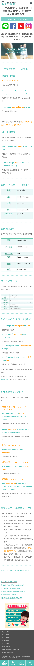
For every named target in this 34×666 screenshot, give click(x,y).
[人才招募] (30, 662)
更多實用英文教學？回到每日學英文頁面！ (16, 570)
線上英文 (21, 664)
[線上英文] (21, 662)
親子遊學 (4, 664)
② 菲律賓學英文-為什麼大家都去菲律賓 (12, 585)
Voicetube (4, 380)
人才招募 (29, 664)
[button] (31, 3)
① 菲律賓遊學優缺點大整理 (9, 582)
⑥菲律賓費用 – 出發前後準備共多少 (11, 598)
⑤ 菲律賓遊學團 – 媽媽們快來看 (10, 595)
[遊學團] (13, 662)
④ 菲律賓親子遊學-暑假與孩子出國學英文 (13, 591)
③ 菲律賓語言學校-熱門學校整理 (10, 588)
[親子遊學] (4, 662)
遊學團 (13, 664)
